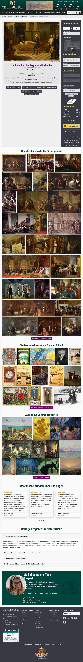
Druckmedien (46, 12)
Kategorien (22, 12)
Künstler (15, 12)
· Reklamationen (25, 622)
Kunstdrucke (8, 12)
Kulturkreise (16, 16)
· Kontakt (23, 612)
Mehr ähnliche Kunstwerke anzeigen (41, 338)
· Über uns (23, 624)
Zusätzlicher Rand (66, 31)
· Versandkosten (39, 618)
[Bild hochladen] (79, 12)
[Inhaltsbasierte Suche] (76, 12)
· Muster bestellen (39, 627)
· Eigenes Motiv (38, 614)
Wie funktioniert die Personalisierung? (16, 536)
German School (24, 16)
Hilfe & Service (55, 12)
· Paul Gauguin (52, 616)
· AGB (22, 616)
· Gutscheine (38, 625)
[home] (3, 12)
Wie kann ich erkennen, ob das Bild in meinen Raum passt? (22, 553)
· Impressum (24, 614)
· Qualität (37, 620)
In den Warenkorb (72, 126)
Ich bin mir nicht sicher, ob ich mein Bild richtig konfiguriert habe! (24, 564)
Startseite (4, 16)
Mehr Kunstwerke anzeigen (41, 477)
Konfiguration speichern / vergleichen (72, 95)
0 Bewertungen (34, 94)
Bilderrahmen (37, 12)
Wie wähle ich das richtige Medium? (15, 558)
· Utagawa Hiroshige (53, 620)
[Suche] (72, 12)
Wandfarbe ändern (50, 87)
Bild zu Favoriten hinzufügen (33, 87)
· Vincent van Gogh (53, 612)
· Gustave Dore (52, 622)
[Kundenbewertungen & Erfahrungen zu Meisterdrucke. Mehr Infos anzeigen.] (11, 635)
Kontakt (63, 12)
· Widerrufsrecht (25, 620)
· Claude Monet (52, 614)
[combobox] (71, 33)
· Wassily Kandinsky (53, 618)
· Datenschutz (24, 618)
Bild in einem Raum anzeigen (32, 91)
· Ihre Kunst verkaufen (40, 616)
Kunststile (29, 12)
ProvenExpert (79, 513)
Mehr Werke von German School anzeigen (41, 408)
